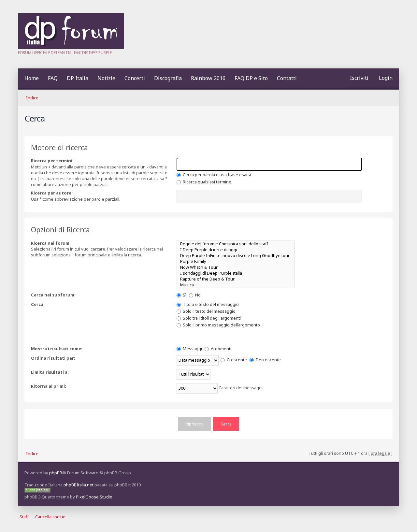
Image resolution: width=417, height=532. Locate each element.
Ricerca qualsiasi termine (206, 182)
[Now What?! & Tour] (235, 267)
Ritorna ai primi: (48, 386)
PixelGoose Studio (94, 497)
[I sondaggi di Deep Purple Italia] (235, 273)
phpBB (55, 473)
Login (386, 77)
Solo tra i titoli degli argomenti (211, 318)
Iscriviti (359, 77)
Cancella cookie (50, 517)
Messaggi (192, 349)
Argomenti (220, 349)
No (197, 295)
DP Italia (77, 78)
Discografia (168, 78)
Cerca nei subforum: (53, 295)
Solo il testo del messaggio (209, 311)
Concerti (134, 78)
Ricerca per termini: (52, 161)
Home (31, 78)
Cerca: (38, 304)
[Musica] (235, 285)
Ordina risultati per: (53, 358)
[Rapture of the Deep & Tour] (235, 279)
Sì (184, 295)
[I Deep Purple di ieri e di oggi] (235, 249)
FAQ (53, 78)
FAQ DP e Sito (251, 78)
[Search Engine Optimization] (37, 491)
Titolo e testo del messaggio (210, 304)
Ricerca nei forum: (51, 243)
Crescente (236, 360)
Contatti (287, 78)
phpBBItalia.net (78, 485)
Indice (32, 98)
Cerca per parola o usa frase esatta (216, 175)
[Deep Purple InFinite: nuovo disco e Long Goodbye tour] (235, 255)
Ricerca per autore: (52, 193)
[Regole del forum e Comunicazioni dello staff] (235, 244)
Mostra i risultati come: (56, 349)
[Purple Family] (235, 261)
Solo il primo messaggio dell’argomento (221, 325)
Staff (24, 517)
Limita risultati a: (50, 372)
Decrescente (268, 360)
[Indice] (71, 47)
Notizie (106, 78)
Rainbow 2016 (208, 78)
